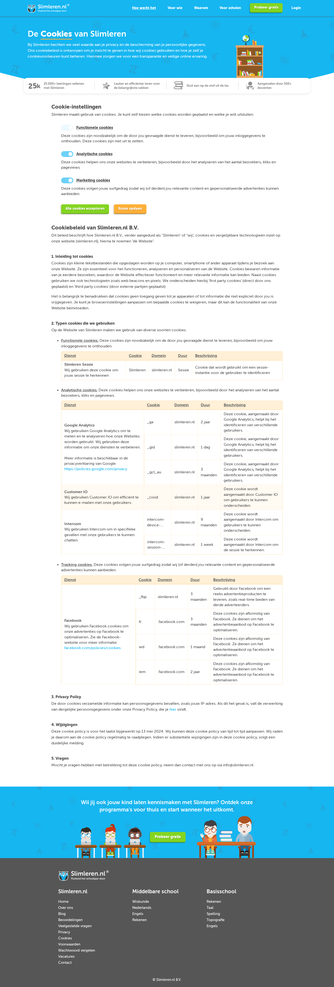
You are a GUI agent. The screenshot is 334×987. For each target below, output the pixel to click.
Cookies (65, 938)
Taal (210, 908)
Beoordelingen (70, 920)
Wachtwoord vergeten (76, 950)
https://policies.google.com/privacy (95, 469)
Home (63, 902)
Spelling (213, 914)
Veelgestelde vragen (75, 926)
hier (172, 709)
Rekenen (139, 920)
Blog (62, 914)
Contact (65, 963)
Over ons (65, 908)
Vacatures (66, 957)
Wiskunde (140, 902)
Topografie (215, 920)
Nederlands (141, 908)
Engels (137, 914)
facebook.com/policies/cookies (92, 648)
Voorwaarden (69, 944)
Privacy (64, 932)
